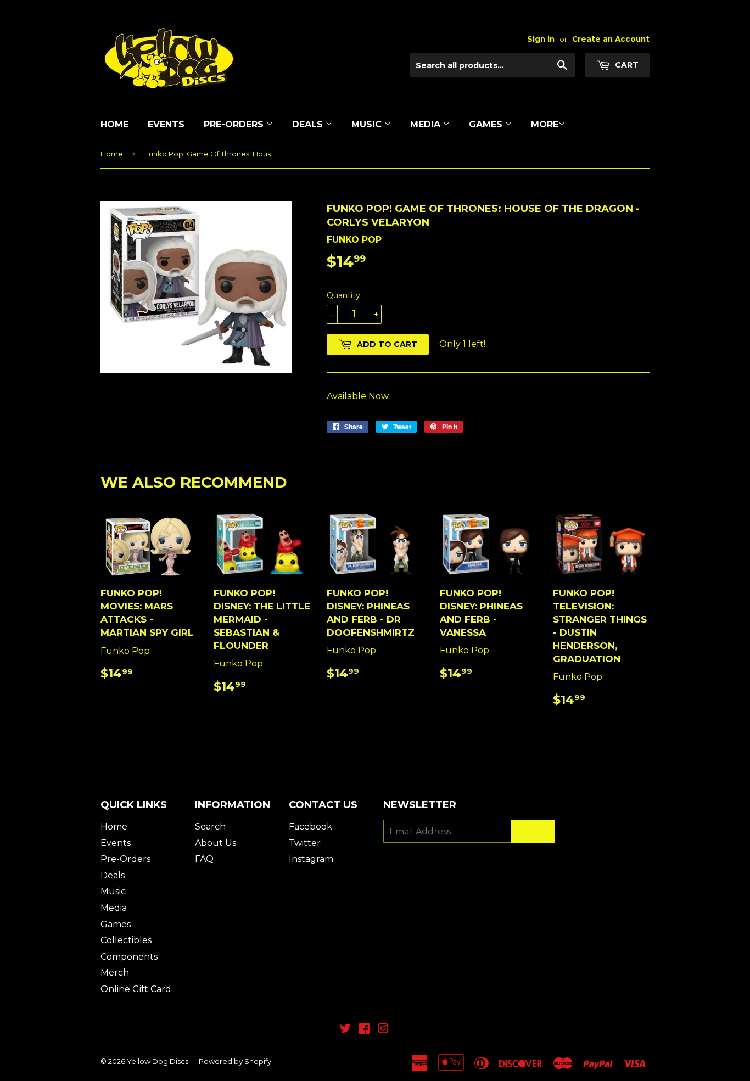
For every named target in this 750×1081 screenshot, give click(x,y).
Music (367, 124)
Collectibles (126, 940)
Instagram (311, 859)
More (544, 124)
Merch (114, 972)
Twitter (305, 843)
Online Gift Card (135, 989)
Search (210, 826)
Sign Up (533, 831)
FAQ (204, 859)
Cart (626, 65)
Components (129, 956)
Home (114, 124)
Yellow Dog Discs (157, 1061)
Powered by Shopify (235, 1061)
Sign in (541, 39)
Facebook (310, 826)
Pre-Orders (235, 124)
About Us (215, 843)
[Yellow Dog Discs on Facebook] (364, 1029)
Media (426, 124)
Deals (309, 124)
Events (166, 124)
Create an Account (611, 39)
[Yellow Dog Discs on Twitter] (345, 1029)
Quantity (343, 295)
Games (487, 124)
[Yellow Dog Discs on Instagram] (383, 1029)
